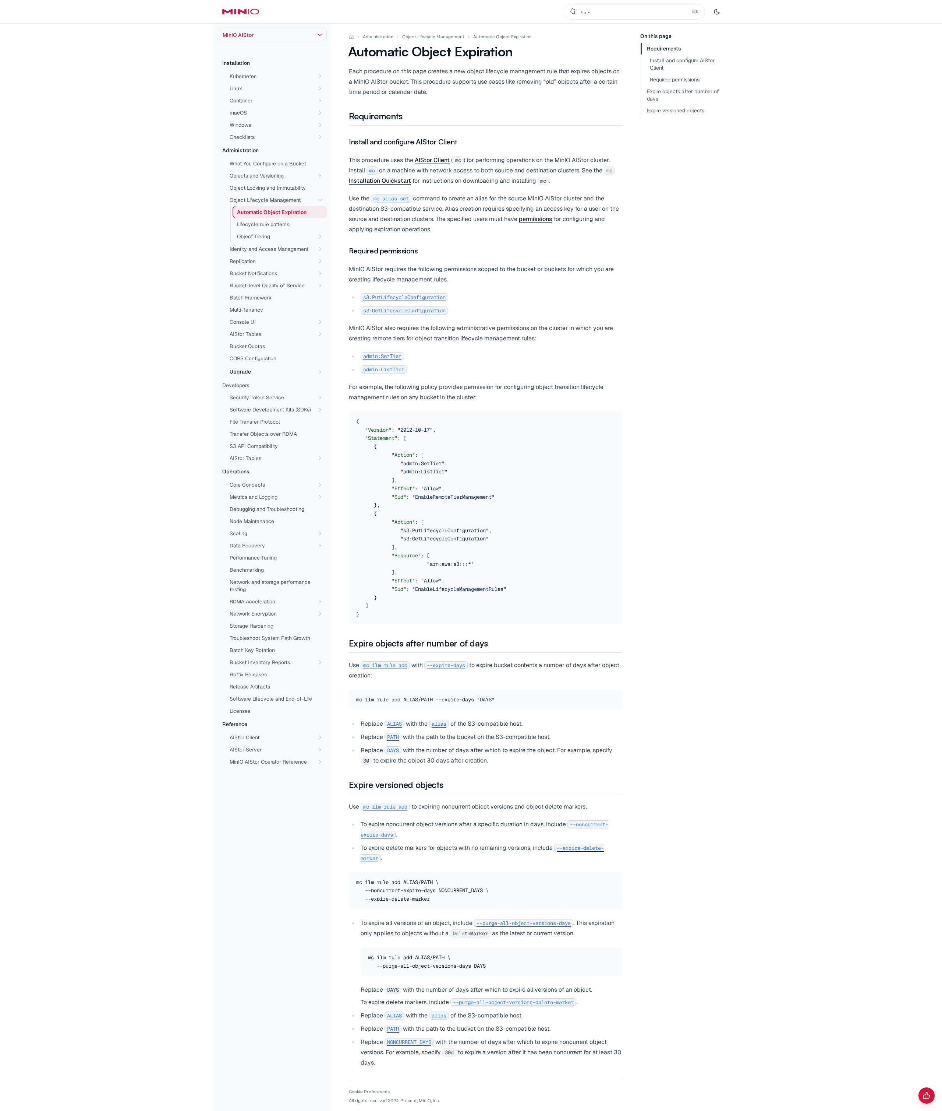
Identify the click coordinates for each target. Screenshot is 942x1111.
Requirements (664, 48)
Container (241, 100)
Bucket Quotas (247, 346)
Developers (235, 385)
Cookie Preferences (369, 1092)
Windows (240, 125)
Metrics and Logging (253, 497)
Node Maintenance (252, 521)
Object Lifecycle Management (265, 200)
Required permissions (675, 79)
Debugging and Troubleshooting (267, 509)
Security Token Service (257, 397)
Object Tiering (253, 236)
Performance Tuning (253, 557)
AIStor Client (244, 737)
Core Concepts (247, 484)
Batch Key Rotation (252, 650)
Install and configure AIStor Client (682, 64)
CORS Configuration (253, 358)
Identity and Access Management (269, 249)
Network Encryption (253, 613)
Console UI (243, 322)
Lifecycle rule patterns (263, 224)
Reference (234, 724)
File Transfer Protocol (255, 421)
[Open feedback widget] (926, 1095)
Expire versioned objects (675, 110)
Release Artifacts (250, 686)
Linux (236, 88)
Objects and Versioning (257, 175)
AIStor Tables (245, 334)
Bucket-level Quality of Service (267, 285)
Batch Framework (251, 297)
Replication (243, 261)
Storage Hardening (251, 626)
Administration (240, 150)
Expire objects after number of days (683, 95)
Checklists (242, 137)
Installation (236, 63)
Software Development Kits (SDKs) (270, 409)
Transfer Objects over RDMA (263, 434)
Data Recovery (247, 545)
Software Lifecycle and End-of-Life (271, 698)
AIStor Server (246, 749)
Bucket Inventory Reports (260, 662)
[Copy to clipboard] (616, 418)
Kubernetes (243, 76)
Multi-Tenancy (246, 309)
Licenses (240, 711)
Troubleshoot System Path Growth (270, 638)
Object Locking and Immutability (268, 188)
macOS (238, 112)
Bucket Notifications (253, 273)
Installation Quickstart (380, 181)
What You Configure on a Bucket (268, 163)
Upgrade (240, 371)
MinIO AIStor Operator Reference (268, 761)
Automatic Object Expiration (502, 37)
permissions (535, 219)
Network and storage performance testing (270, 586)
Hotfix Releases (248, 674)
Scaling (238, 533)
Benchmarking (247, 570)
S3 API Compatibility (254, 446)
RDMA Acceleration (252, 601)
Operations (235, 471)
